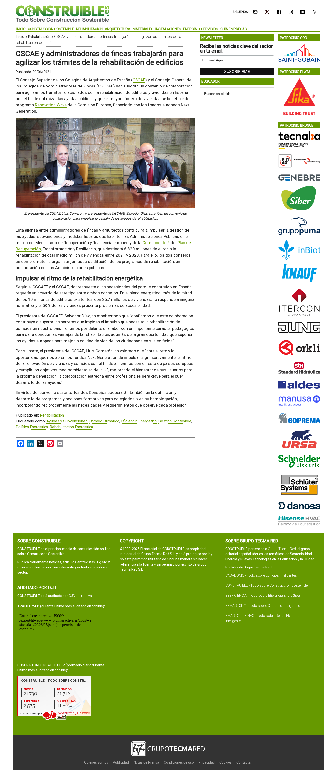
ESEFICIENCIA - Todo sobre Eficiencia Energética (262, 595)
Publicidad (121, 762)
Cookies (225, 762)
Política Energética (32, 427)
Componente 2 (156, 242)
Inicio (20, 36)
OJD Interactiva (80, 596)
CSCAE (139, 79)
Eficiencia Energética (139, 421)
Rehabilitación (39, 36)
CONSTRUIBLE (62, 13)
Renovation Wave (51, 104)
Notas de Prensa (146, 762)
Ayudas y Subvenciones (67, 421)
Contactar (244, 762)
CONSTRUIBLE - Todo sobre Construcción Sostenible (266, 585)
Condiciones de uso (179, 762)
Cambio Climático (104, 421)
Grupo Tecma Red (282, 549)
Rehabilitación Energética (71, 427)
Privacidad (207, 762)
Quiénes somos (96, 762)
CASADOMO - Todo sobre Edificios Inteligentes (261, 575)
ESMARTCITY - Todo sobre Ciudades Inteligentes (262, 606)
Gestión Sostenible (174, 421)
